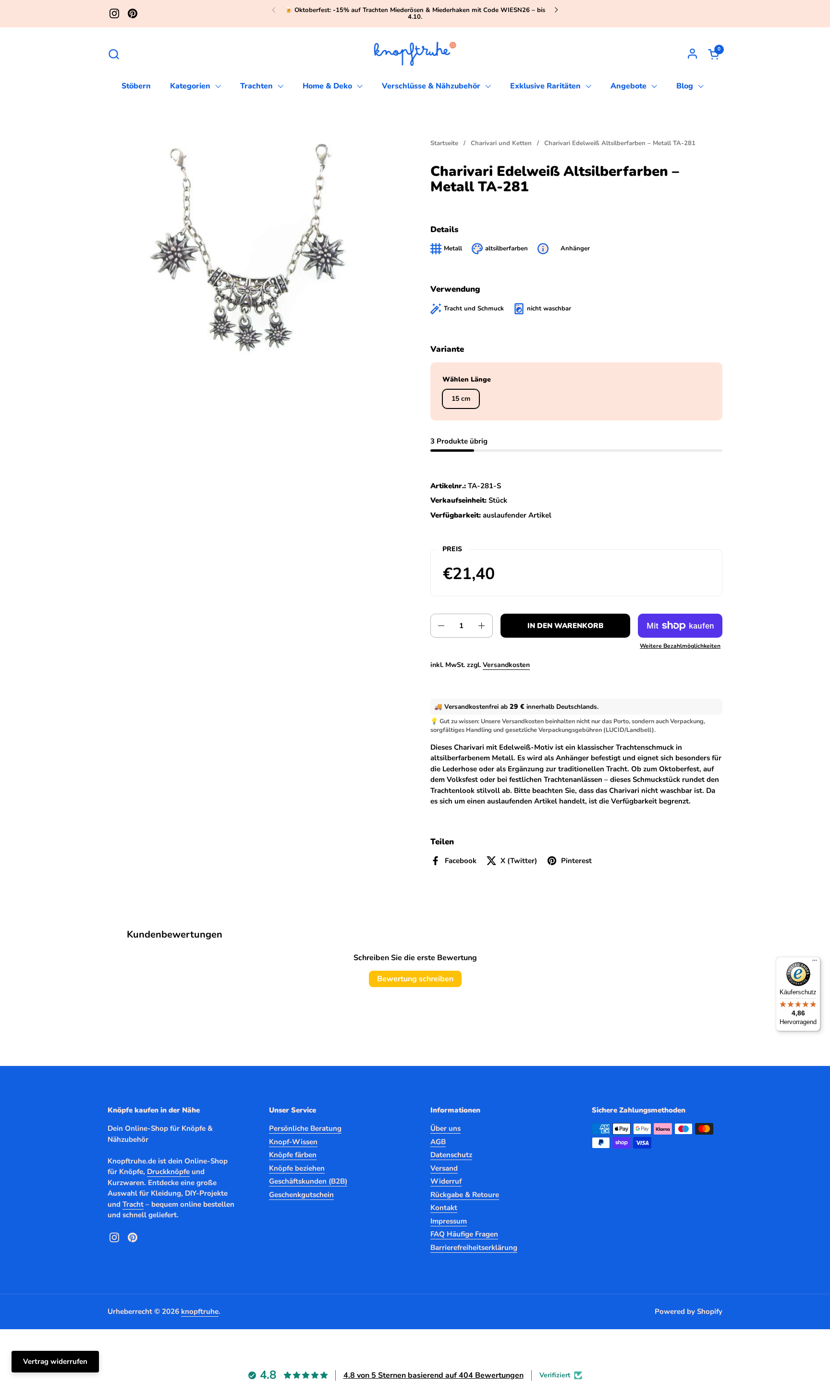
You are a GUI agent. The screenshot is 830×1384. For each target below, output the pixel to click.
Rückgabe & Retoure (464, 1194)
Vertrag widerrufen (55, 1361)
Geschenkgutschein (301, 1194)
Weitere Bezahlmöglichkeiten (680, 646)
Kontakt (443, 1207)
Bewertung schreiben (415, 979)
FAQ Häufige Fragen (464, 1234)
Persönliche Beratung (305, 1128)
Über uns (445, 1128)
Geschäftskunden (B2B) (308, 1181)
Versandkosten (506, 664)
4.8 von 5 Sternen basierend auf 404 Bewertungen (433, 1375)
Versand (444, 1168)
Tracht (133, 1204)
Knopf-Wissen (293, 1142)
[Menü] (814, 962)
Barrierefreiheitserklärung (473, 1247)
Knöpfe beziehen (297, 1168)
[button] (114, 54)
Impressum (448, 1221)
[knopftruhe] (415, 54)
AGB (438, 1142)
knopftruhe (200, 1311)
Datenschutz (451, 1155)
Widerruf (446, 1181)
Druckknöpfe (168, 1171)
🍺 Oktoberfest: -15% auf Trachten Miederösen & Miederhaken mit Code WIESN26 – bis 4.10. (415, 14)
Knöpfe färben (293, 1155)
